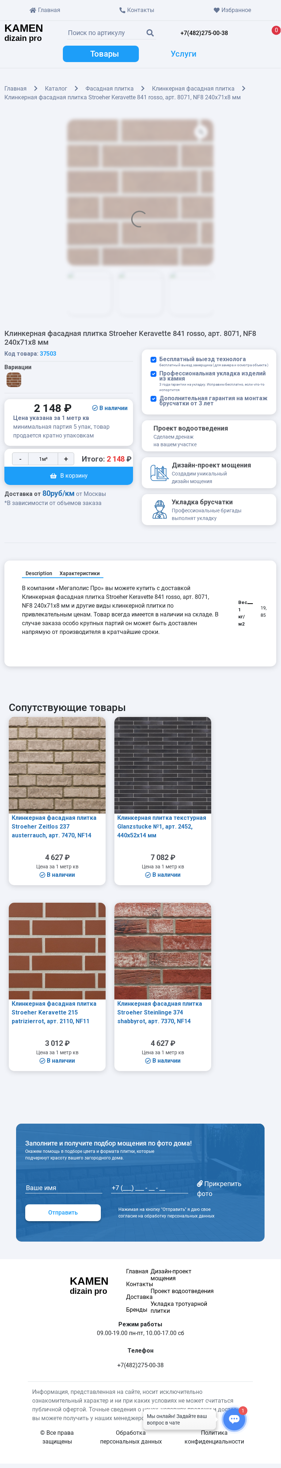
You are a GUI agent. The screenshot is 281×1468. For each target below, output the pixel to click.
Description (39, 573)
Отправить (63, 1212)
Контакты (140, 10)
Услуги (184, 53)
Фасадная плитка (110, 88)
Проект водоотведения (182, 1291)
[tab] (39, 574)
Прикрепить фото (219, 1188)
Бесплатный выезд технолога (213, 362)
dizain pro (23, 33)
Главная (49, 10)
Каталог (56, 88)
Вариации (17, 367)
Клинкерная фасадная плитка (193, 88)
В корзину (74, 475)
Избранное (236, 10)
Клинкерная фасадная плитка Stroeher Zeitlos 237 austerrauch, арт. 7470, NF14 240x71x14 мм (54, 827)
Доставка (131, 1296)
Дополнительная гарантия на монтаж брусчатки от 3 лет (213, 401)
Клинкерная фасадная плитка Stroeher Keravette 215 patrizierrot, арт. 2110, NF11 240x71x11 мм (54, 1013)
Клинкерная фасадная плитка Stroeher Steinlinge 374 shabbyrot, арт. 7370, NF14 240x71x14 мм (159, 1013)
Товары (104, 53)
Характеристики (80, 573)
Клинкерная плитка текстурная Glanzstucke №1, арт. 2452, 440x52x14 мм (161, 826)
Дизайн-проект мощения (171, 1275)
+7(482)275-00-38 (204, 33)
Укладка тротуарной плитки (179, 1307)
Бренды (131, 1309)
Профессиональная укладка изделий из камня (212, 381)
